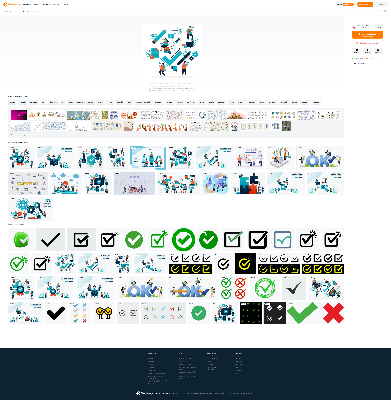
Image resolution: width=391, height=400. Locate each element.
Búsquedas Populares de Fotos (187, 373)
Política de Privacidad (232, 393)
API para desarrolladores (156, 373)
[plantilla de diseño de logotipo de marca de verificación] (275, 313)
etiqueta (221, 102)
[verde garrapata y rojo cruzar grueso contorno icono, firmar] (315, 313)
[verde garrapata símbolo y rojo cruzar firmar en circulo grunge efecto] (233, 288)
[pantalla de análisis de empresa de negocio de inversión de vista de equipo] (249, 158)
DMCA (180, 361)
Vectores (26, 5)
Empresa (151, 367)
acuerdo (241, 102)
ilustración (53, 102)
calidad (12, 102)
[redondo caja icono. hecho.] (134, 239)
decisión (305, 102)
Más (65, 5)
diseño (211, 102)
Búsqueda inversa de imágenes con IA (155, 377)
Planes (339, 4)
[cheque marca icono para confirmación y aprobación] (56, 313)
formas (231, 102)
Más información (359, 63)
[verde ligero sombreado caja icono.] (233, 239)
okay (43, 102)
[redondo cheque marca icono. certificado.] (183, 239)
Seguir (379, 27)
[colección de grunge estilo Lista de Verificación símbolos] (251, 313)
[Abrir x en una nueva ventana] (173, 393)
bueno (262, 102)
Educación (151, 370)
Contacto (210, 361)
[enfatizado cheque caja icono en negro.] (109, 239)
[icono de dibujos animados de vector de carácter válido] (104, 313)
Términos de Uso (219, 393)
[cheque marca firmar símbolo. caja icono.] (190, 263)
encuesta (252, 102)
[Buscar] (379, 11)
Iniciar (381, 4)
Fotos (36, 5)
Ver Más (286, 126)
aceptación (284, 102)
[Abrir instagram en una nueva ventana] (160, 393)
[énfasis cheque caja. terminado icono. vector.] (307, 239)
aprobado (158, 102)
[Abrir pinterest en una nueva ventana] (167, 393)
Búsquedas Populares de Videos (187, 377)
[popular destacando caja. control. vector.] (332, 239)
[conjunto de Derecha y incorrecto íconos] (80, 313)
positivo (180, 102)
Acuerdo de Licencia (185, 358)
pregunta (315, 102)
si (62, 102)
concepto (272, 102)
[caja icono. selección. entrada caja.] (283, 239)
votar (129, 102)
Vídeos (45, 5)
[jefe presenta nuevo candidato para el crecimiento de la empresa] (280, 158)
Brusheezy (151, 358)
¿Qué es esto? (368, 58)
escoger (169, 102)
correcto (90, 102)
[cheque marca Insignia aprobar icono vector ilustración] (199, 313)
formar (295, 102)
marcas (70, 102)
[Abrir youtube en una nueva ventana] (176, 393)
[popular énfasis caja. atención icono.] (158, 239)
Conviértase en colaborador (212, 368)
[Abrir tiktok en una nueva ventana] (170, 393)
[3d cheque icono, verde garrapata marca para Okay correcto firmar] (21, 239)
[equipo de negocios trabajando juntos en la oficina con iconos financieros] (134, 183)
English (238, 358)
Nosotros (210, 364)
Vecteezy (151, 361)
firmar (110, 102)
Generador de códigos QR (156, 384)
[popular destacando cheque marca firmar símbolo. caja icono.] (235, 263)
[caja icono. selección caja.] (258, 239)
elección (120, 102)
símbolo (80, 102)
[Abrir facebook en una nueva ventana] (157, 393)
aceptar (201, 102)
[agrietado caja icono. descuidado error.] (208, 239)
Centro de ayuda (212, 358)
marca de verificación (143, 102)
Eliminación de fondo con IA (157, 381)
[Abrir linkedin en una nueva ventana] (163, 393)
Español (239, 361)
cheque (100, 102)
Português (239, 364)
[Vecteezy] (11, 4)
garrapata (33, 102)
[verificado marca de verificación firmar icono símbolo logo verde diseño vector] (265, 288)
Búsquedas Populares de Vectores (187, 368)
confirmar (190, 102)
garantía (23, 102)
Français (239, 370)
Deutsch (239, 367)
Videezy (150, 364)
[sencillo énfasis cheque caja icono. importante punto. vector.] (41, 263)
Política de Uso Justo (247, 393)
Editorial (56, 5)
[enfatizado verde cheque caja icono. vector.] (18, 263)
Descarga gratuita (367, 35)
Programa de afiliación (186, 364)
